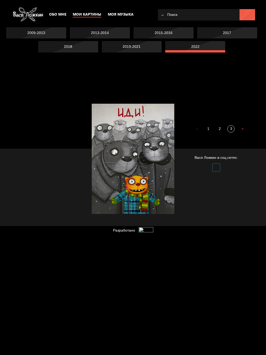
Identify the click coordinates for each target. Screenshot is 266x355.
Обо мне (57, 14)
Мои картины (87, 14)
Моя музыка (121, 14)
